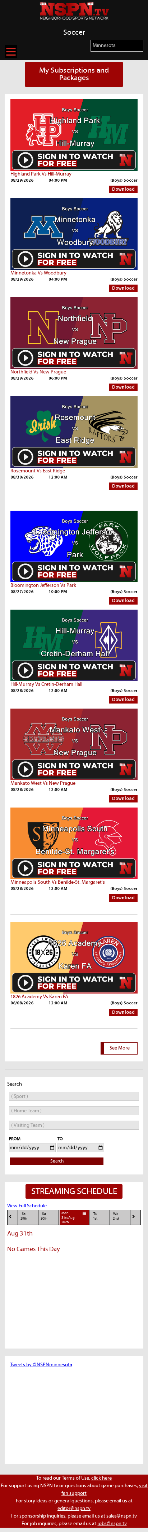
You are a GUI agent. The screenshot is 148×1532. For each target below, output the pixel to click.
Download (123, 189)
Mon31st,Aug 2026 (68, 1217)
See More (120, 1048)
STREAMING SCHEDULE (74, 1191)
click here (101, 1478)
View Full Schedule (27, 1206)
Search (57, 1161)
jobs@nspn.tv (112, 1524)
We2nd (116, 1216)
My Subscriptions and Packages (74, 74)
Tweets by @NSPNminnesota (41, 1365)
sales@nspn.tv (121, 1516)
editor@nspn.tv (74, 1508)
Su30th (44, 1216)
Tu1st (95, 1216)
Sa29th (23, 1216)
